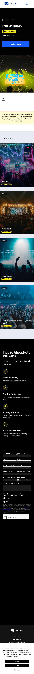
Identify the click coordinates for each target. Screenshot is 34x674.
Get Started (17, 639)
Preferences (17, 669)
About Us (17, 636)
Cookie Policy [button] (9, 654)
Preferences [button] (15, 656)
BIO (3, 98)
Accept (17, 661)
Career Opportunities (17, 642)
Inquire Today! (16, 44)
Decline (17, 665)
